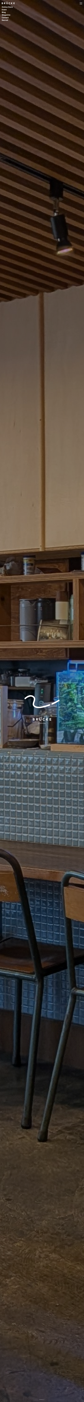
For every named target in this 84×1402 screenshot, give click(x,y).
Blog (4, 12)
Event (4, 9)
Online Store (7, 7)
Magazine (6, 15)
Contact (5, 17)
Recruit (5, 20)
